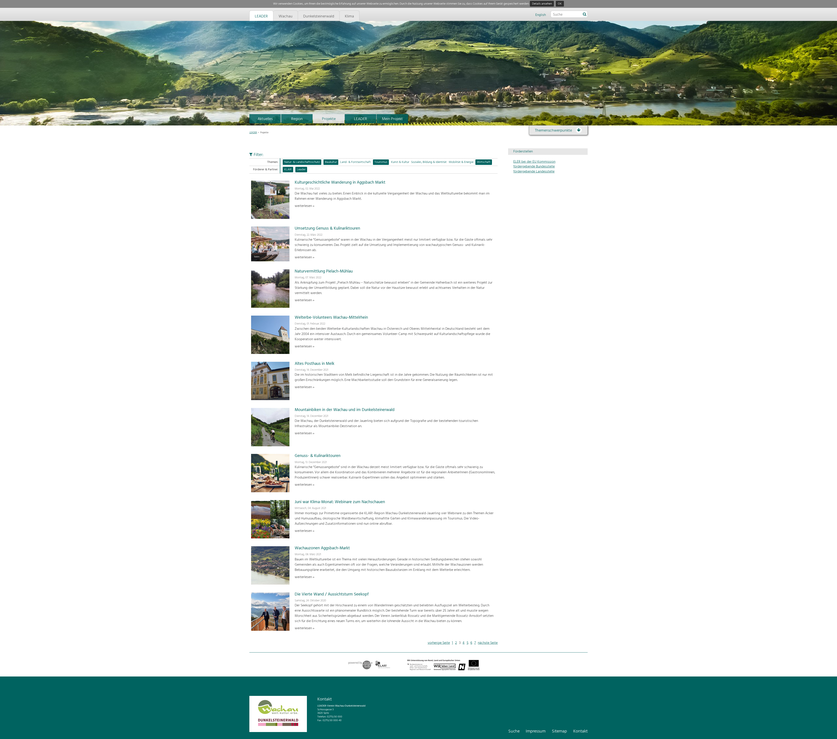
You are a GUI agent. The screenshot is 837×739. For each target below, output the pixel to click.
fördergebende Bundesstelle (534, 166)
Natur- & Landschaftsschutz (302, 162)
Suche (514, 731)
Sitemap (559, 731)
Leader (301, 169)
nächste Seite (488, 643)
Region (297, 119)
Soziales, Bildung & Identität (429, 162)
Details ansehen (542, 3)
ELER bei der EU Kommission (534, 162)
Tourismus (380, 162)
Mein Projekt (392, 119)
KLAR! (288, 169)
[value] (584, 14)
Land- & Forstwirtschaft (355, 162)
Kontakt (580, 731)
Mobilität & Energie (461, 162)
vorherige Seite (439, 643)
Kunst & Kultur (400, 162)
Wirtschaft (483, 162)
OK (560, 3)
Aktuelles (265, 119)
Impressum (536, 731)
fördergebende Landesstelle (534, 171)
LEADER (360, 119)
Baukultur (331, 162)
